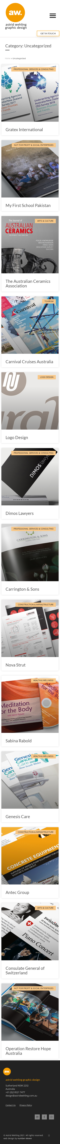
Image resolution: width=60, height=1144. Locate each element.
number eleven (25, 1138)
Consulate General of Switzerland (25, 970)
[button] (52, 15)
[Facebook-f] (44, 1116)
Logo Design (17, 437)
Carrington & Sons (22, 589)
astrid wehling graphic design (16, 26)
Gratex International (24, 129)
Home (7, 58)
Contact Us (11, 1105)
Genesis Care (18, 816)
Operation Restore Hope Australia (28, 1051)
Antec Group (17, 892)
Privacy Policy (26, 1105)
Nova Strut (16, 664)
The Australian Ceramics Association (28, 283)
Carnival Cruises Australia (29, 361)
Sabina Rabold (19, 740)
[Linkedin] (37, 1116)
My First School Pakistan (28, 205)
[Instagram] (51, 1116)
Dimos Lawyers (20, 513)
